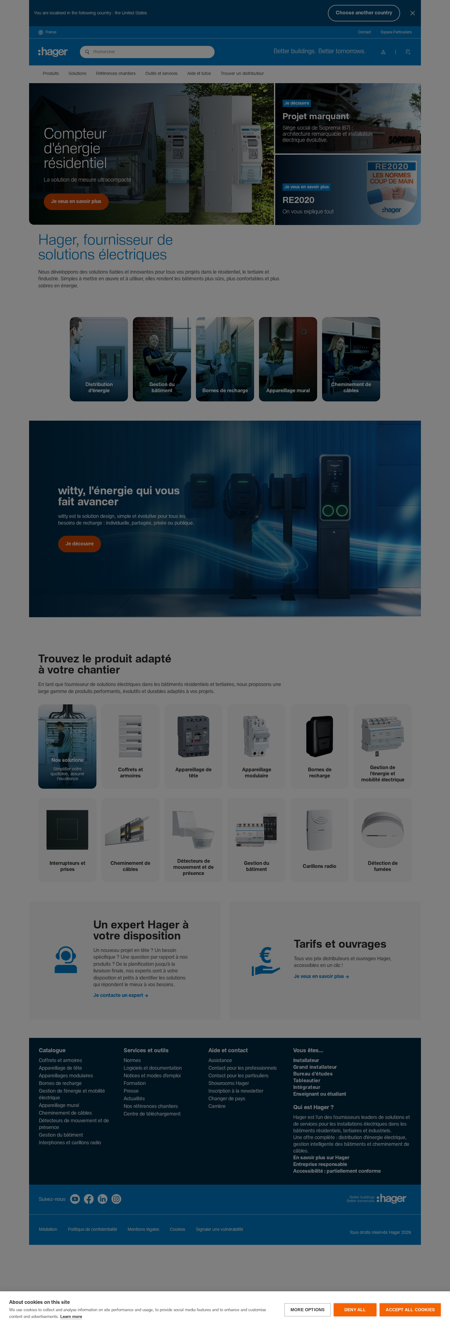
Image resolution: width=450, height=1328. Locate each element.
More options (307, 1310)
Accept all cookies (410, 1310)
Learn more (71, 1317)
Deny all (355, 1310)
